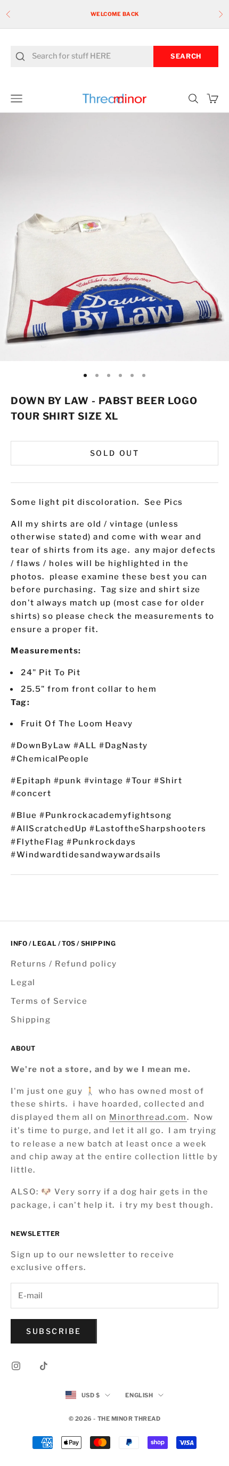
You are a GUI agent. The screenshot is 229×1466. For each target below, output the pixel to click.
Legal (23, 982)
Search (185, 56)
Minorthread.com (148, 1117)
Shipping (31, 1020)
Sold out (114, 452)
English (139, 1395)
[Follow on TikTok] (43, 1366)
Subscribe (53, 1331)
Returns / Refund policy (64, 964)
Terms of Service (49, 1001)
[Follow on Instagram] (16, 1366)
